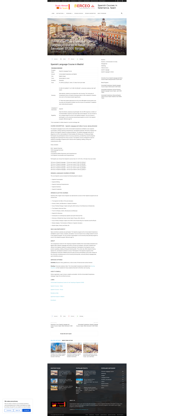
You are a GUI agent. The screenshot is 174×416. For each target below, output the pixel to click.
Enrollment (53, 300)
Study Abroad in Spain (56, 51)
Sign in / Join (64, 0)
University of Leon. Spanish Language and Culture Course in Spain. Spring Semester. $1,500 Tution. (58, 355)
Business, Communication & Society (109, 61)
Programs (79, 0)
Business (103, 59)
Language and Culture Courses (66, 38)
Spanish (55, 16)
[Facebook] (116, 1)
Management (104, 63)
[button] (121, 13)
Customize (9, 410)
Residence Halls (54, 293)
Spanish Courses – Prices (57, 289)
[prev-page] (73, 359)
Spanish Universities (94, 0)
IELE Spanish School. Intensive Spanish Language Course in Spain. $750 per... (66, 387)
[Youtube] (122, 1)
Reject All (18, 410)
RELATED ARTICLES (56, 340)
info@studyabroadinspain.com (81, 409)
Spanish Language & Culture (107, 72)
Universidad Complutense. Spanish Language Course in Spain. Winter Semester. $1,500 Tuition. (87, 325)
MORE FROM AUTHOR (67, 340)
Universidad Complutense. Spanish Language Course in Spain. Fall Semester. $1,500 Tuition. (74, 355)
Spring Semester (57, 38)
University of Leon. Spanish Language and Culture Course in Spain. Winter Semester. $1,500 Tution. (61, 326)
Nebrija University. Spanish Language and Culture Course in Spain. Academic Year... (90, 389)
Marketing (103, 65)
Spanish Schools (87, 0)
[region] (18, 406)
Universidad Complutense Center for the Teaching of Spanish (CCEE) (67, 282)
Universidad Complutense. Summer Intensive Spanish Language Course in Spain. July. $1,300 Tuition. (90, 355)
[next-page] (75, 359)
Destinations (73, 0)
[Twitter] (120, 1)
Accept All (26, 410)
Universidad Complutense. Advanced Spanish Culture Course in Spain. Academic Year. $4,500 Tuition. (111, 97)
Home (69, 0)
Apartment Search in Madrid (57, 296)
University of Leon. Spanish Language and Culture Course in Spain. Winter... (65, 381)
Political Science (104, 67)
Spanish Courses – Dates (57, 286)
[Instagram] (118, 1)
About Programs (102, 0)
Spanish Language (105, 69)
